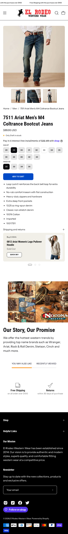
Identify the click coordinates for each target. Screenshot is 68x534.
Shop (5, 420)
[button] (56, 13)
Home (6, 108)
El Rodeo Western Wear (20, 518)
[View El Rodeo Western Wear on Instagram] (5, 502)
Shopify (45, 518)
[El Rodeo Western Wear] (34, 13)
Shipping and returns (14, 229)
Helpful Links (10, 431)
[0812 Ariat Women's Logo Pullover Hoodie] (54, 247)
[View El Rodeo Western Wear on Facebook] (20, 502)
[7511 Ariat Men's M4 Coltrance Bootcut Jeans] (18, 96)
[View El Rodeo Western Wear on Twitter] (27, 502)
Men (14, 108)
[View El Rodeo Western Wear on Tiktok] (12, 502)
